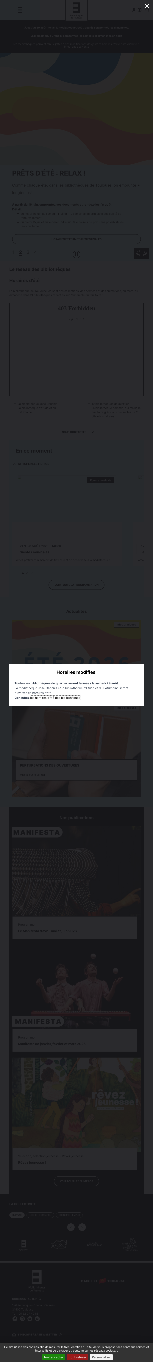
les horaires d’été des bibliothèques (55, 698)
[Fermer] (147, 5)
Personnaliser (101, 1357)
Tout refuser (77, 1357)
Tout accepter (53, 1357)
